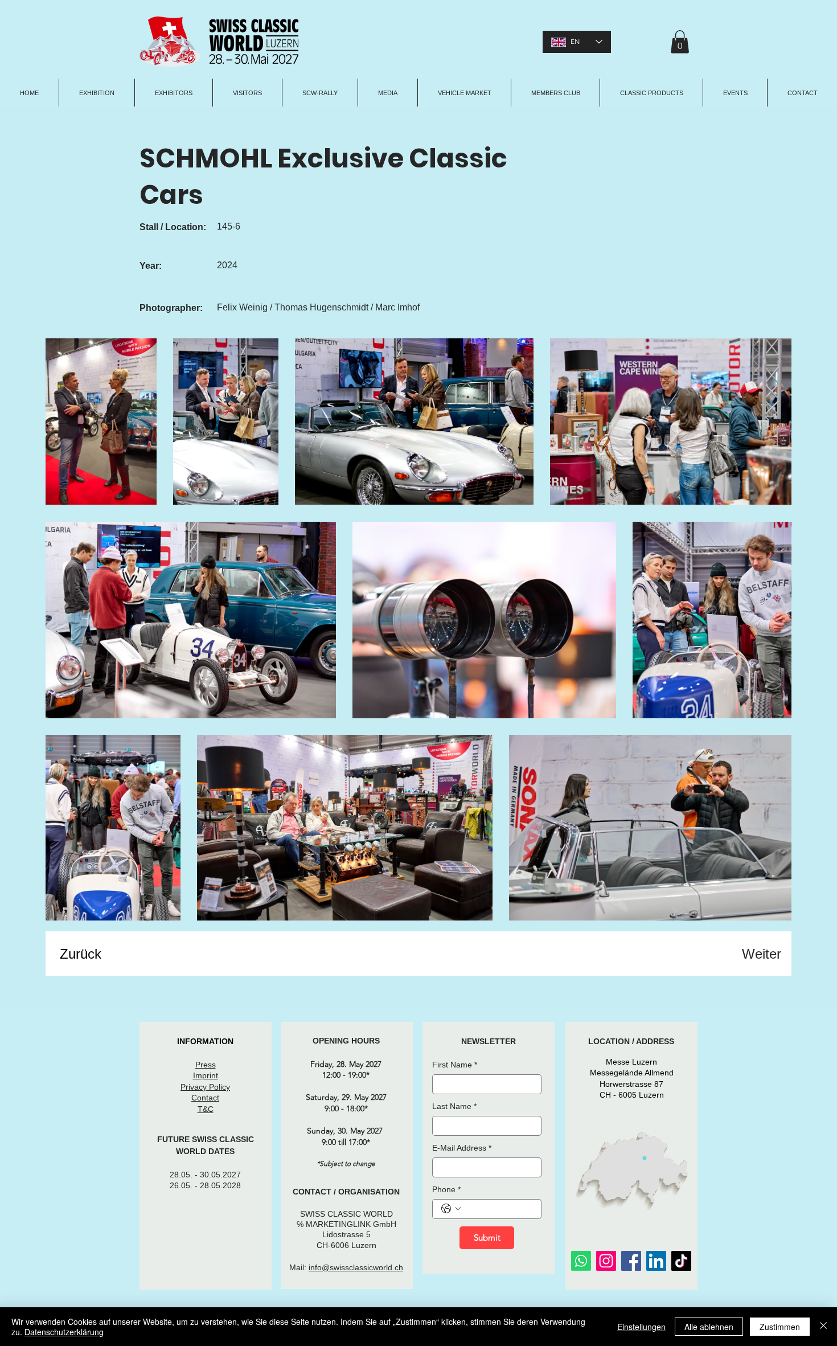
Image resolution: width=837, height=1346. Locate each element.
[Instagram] (606, 1261)
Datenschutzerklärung (64, 1331)
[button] (680, 42)
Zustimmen (780, 1326)
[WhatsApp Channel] (581, 1261)
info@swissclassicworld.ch (356, 1267)
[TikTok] (681, 1261)
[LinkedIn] (656, 1261)
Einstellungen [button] (641, 1326)
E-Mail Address (461, 1147)
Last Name (454, 1106)
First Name (454, 1064)
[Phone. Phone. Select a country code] (451, 1209)
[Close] (823, 1326)
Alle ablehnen (708, 1326)
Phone (446, 1189)
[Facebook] (631, 1261)
